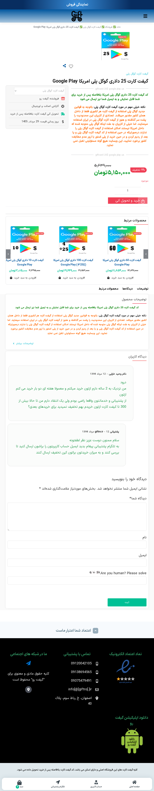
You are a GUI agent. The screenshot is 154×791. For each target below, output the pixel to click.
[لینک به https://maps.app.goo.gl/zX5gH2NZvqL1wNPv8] (28, 689)
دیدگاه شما (138, 498)
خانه (119, 27)
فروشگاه (108, 27)
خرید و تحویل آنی (128, 200)
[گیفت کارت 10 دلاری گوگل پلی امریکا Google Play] (24, 240)
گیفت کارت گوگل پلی (92, 27)
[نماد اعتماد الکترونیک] (125, 660)
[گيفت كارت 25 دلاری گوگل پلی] (68, 46)
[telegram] (28, 663)
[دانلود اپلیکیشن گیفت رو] (131, 729)
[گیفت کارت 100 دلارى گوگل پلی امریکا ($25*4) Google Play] (73, 240)
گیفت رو (37, 679)
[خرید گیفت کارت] (77, 11)
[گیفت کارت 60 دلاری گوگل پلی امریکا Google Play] (122, 240)
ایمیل (142, 555)
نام (144, 537)
